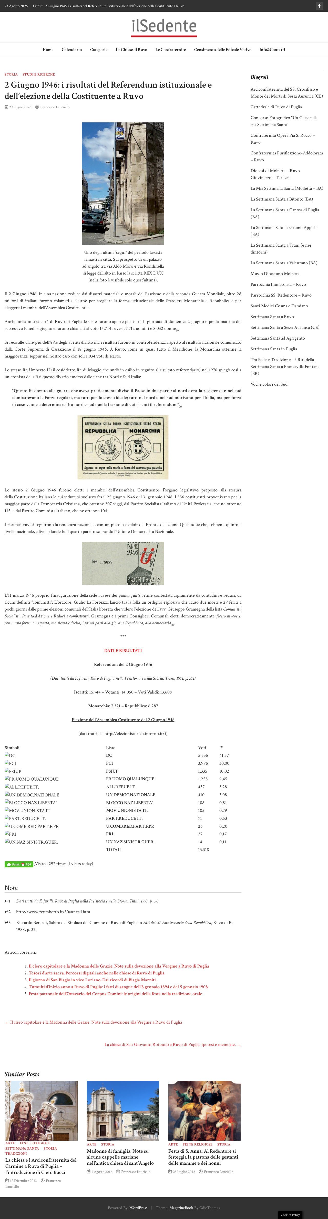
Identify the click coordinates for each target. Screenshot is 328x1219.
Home (48, 49)
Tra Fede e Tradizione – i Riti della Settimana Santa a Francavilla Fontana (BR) (285, 366)
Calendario (72, 49)
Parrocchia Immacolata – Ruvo (278, 284)
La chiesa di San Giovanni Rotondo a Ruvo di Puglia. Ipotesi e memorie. (173, 1044)
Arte (10, 1143)
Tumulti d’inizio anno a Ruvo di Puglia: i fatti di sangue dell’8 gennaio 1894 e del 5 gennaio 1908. (119, 987)
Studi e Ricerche (39, 74)
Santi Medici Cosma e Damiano (279, 306)
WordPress (138, 1208)
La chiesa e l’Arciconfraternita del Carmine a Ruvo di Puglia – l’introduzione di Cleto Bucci (41, 1166)
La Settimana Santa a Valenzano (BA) (284, 263)
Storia (11, 74)
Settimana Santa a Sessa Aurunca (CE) (285, 327)
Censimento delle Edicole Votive (222, 49)
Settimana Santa (22, 1148)
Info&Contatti (272, 49)
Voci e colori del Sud (269, 384)
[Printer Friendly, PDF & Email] (19, 864)
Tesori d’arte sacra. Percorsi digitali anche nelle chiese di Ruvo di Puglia (97, 973)
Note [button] (11, 887)
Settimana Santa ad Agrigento (278, 338)
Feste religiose (35, 1143)
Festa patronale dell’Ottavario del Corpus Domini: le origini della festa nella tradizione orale (115, 994)
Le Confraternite (171, 49)
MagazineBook (181, 1208)
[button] (177, 328)
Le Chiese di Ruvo (131, 49)
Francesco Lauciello (54, 107)
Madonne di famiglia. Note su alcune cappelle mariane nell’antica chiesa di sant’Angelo (120, 1157)
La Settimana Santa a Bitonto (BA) (282, 199)
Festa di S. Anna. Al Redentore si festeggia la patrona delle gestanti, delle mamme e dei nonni (203, 1157)
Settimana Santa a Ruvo (272, 317)
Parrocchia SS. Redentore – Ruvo (281, 295)
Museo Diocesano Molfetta (275, 274)
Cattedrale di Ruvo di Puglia (276, 107)
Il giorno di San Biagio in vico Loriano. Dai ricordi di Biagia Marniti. (93, 980)
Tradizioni (16, 1153)
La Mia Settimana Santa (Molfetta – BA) (287, 188)
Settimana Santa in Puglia (274, 349)
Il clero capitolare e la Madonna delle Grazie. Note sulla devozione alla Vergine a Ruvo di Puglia (115, 5)
